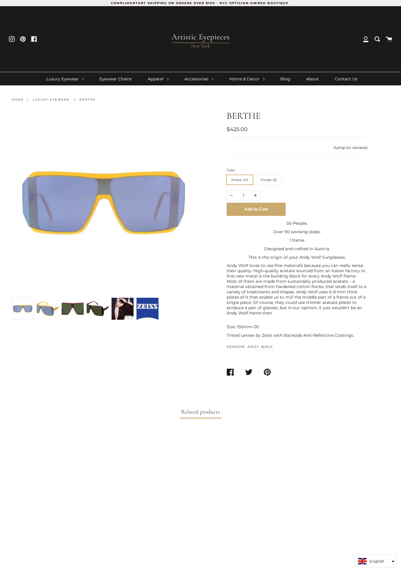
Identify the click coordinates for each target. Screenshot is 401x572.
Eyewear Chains (116, 79)
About (312, 79)
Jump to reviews (350, 147)
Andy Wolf (260, 347)
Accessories (197, 79)
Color (231, 170)
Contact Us (346, 79)
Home (18, 99)
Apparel (156, 79)
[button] (375, 561)
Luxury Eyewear (63, 79)
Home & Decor (245, 79)
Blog (285, 79)
